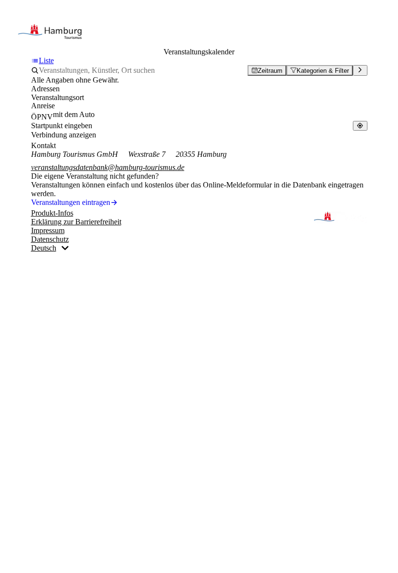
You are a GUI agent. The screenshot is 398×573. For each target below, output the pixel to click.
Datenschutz (50, 239)
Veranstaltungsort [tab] (57, 97)
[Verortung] (360, 125)
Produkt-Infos (52, 213)
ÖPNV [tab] (42, 117)
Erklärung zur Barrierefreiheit (76, 222)
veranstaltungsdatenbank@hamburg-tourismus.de (107, 167)
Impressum (48, 230)
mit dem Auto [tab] (74, 114)
